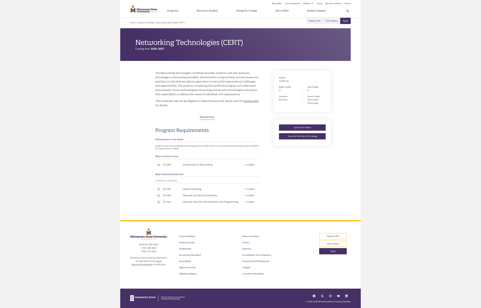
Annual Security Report (190, 255)
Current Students (292, 3)
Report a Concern (187, 267)
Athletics (307, 3)
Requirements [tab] (207, 117)
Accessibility (185, 261)
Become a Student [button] (207, 10)
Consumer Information (253, 274)
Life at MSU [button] (282, 10)
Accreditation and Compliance (256, 255)
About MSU (277, 3)
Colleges (246, 267)
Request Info (315, 21)
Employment (185, 249)
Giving (319, 3)
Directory (246, 249)
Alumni (347, 3)
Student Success (187, 242)
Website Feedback (188, 274)
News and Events (250, 236)
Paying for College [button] (246, 10)
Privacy (245, 242)
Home (133, 23)
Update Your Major (302, 127)
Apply (345, 21)
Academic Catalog (146, 23)
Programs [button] (172, 10)
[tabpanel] (207, 166)
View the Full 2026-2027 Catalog (302, 136)
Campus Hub (251, 101)
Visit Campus (332, 21)
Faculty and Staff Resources (255, 261)
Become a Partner (333, 3)
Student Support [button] (316, 10)
